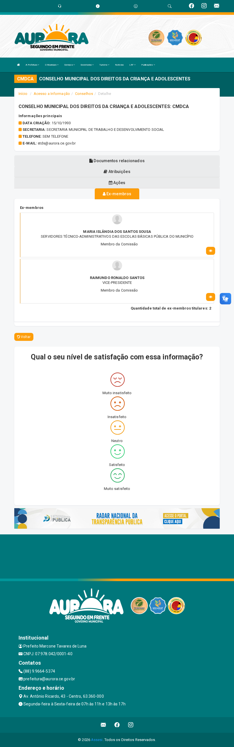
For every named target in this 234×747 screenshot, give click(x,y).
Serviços (68, 65)
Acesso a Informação (52, 93)
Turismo (103, 65)
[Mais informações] (210, 251)
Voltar (25, 337)
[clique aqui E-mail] (103, 725)
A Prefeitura (32, 65)
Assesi (97, 740)
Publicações (147, 65)
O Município (51, 65)
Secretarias (86, 65)
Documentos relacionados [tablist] (118, 160)
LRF (131, 65)
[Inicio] (18, 65)
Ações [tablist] (119, 182)
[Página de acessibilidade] (136, 6)
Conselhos (84, 93)
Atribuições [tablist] (118, 171)
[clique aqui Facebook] (117, 725)
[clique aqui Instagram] (131, 725)
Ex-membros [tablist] (118, 194)
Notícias (119, 65)
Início (23, 93)
